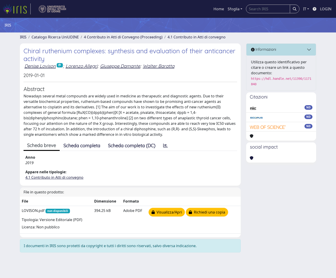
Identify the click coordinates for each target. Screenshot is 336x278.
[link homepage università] (52, 8)
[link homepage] (17, 8)
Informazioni (265, 49)
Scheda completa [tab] (82, 145)
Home (218, 8)
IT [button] (304, 8)
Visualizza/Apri (168, 212)
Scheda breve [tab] (41, 145)
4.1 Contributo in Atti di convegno (197, 37)
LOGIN (325, 8)
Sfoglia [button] (234, 8)
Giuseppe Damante (120, 66)
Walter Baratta (158, 66)
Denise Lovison (40, 66)
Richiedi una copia (208, 212)
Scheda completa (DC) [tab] (131, 145)
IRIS (23, 37)
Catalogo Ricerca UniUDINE (55, 37)
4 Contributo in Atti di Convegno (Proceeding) (123, 37)
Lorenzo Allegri (81, 66)
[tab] (165, 145)
